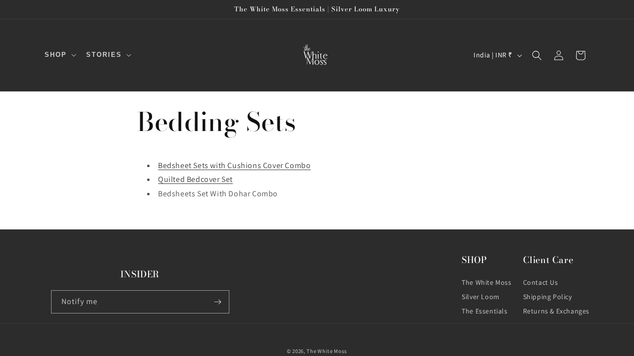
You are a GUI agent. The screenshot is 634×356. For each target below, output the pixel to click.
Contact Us (540, 282)
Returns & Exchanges (556, 311)
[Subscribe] (218, 301)
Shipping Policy (547, 296)
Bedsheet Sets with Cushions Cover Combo (234, 165)
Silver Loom (481, 296)
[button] (59, 55)
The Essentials (484, 311)
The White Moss (486, 282)
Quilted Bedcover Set (195, 179)
